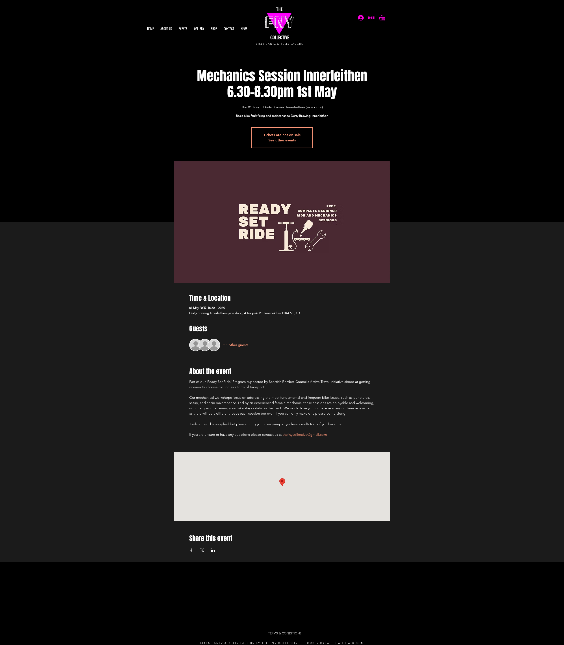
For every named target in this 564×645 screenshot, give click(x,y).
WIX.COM (356, 643)
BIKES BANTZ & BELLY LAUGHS (279, 43)
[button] (385, 18)
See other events (282, 140)
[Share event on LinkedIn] (213, 550)
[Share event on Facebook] (191, 550)
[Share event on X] (202, 550)
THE (279, 9)
